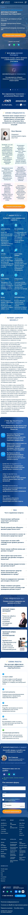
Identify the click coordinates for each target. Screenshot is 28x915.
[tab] (10, 89)
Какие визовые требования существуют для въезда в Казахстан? (10, 520)
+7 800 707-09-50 (18, 2)
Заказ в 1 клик (20, 895)
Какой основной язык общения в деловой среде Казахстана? (12, 528)
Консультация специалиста (14, 35)
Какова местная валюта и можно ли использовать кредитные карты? (13, 535)
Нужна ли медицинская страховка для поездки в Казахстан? (12, 580)
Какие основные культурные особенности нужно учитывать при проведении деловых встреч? (13, 587)
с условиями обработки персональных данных (12, 799)
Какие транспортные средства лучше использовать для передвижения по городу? (11, 572)
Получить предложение (12, 811)
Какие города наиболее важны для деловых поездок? (13, 550)
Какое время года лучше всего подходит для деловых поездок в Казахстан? (12, 557)
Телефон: (5, 785)
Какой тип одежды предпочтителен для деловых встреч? (13, 565)
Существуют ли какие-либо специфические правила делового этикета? (12, 542)
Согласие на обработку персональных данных (14, 905)
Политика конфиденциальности (10, 902)
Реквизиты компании (6, 908)
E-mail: (4, 792)
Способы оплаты (19, 908)
